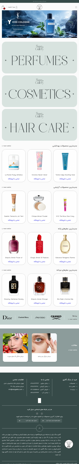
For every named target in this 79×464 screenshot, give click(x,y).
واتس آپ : (39, 393)
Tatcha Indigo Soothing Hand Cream (65, 175)
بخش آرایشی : (39, 386)
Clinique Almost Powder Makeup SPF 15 (39, 217)
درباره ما (73, 389)
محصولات (73, 383)
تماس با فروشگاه (65, 179)
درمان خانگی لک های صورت (15, 356)
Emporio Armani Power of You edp (13, 258)
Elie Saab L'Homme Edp (65, 299)
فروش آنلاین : (39, 389)
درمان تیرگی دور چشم (44, 356)
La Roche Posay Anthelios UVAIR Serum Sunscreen (13, 175)
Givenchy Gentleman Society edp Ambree (13, 300)
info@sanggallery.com (15, 389)
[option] (39, 24)
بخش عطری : (39, 383)
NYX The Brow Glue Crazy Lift (65, 217)
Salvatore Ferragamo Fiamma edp (65, 258)
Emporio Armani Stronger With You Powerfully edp (39, 300)
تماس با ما (72, 386)
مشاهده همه (7, 146)
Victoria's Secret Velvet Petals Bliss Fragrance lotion (39, 175)
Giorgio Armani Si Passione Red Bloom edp (39, 258)
